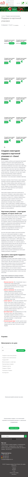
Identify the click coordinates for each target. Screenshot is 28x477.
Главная (3, 16)
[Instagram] (15, 439)
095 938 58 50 (11, 4)
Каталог (14, 469)
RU (19, 3)
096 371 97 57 (11, 2)
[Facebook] (13, 439)
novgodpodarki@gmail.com (7, 459)
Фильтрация (21, 350)
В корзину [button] (11, 43)
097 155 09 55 (11, 0)
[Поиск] (25, 436)
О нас (14, 471)
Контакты (14, 474)
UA (17, 3)
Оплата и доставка (14, 472)
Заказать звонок (14, 428)
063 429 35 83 (11, 5)
